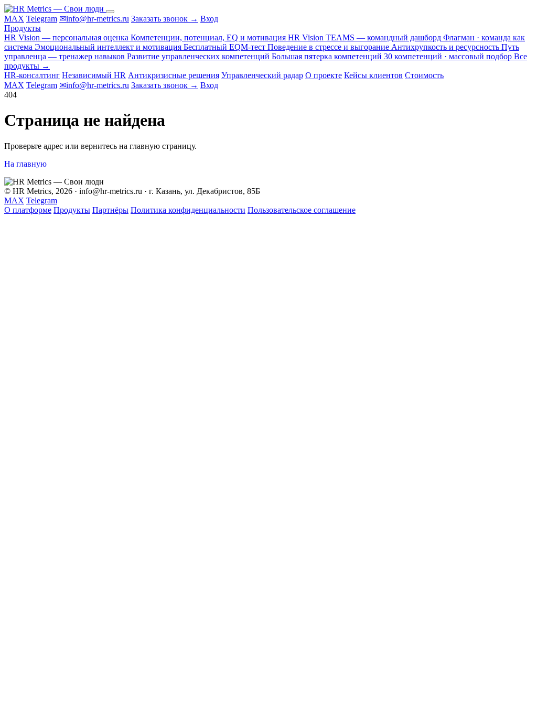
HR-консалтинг (32, 75)
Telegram (41, 18)
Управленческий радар (262, 75)
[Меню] (110, 11)
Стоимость (424, 75)
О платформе (27, 209)
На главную (25, 163)
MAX (14, 18)
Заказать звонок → (164, 18)
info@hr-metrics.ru (94, 18)
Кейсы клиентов (373, 75)
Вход (209, 18)
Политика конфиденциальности (188, 209)
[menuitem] (146, 37)
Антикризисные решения (173, 75)
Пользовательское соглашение (302, 209)
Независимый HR (94, 75)
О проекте (323, 75)
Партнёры (110, 209)
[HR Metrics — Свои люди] (55, 8)
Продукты (22, 28)
